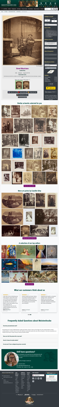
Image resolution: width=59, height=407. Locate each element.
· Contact (16, 376)
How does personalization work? (10, 325)
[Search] (51, 9)
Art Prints (5, 8)
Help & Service (37, 8)
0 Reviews (24, 97)
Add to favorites (22, 92)
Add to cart (51, 88)
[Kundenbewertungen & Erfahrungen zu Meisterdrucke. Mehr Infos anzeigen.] (51, 376)
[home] (2, 9)
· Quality (22, 381)
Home (2, 11)
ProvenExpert (8, 309)
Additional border (47, 23)
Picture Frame (24, 8)
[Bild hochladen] (56, 9)
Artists (9, 8)
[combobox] (51, 25)
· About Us (16, 392)
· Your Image (23, 375)
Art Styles (19, 8)
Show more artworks (29, 284)
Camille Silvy (18, 11)
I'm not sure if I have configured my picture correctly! (14, 344)
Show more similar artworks (29, 185)
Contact (42, 8)
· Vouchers (22, 385)
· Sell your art (23, 376)
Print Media (30, 8)
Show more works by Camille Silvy (29, 238)
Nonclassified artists (12, 11)
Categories (14, 8)
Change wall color (32, 92)
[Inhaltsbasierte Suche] (54, 9)
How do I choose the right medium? (10, 340)
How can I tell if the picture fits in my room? (12, 336)
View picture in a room (23, 94)
